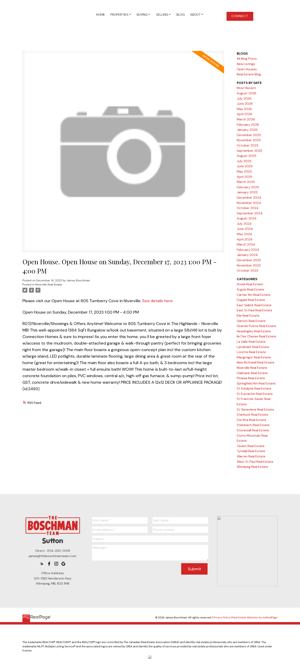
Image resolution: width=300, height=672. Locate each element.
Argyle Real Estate (250, 289)
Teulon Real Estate (250, 446)
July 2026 (244, 98)
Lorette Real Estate (251, 352)
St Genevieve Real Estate (255, 409)
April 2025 (244, 177)
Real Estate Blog (249, 74)
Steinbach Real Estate (253, 425)
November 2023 (249, 265)
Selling (162, 14)
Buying (142, 14)
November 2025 (249, 140)
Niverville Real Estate (48, 284)
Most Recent (246, 88)
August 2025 (246, 156)
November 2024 (249, 203)
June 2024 (245, 229)
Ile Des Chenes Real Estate (256, 336)
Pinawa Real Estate (251, 378)
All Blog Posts (247, 58)
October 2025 (247, 145)
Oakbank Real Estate (252, 373)
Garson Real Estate (251, 321)
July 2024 (244, 223)
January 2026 (247, 130)
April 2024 (244, 239)
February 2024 (248, 250)
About (195, 14)
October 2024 (248, 208)
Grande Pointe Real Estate (256, 326)
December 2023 (249, 260)
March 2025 (246, 182)
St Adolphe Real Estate (254, 388)
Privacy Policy (221, 617)
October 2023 (247, 270)
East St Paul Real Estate (254, 310)
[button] (240, 16)
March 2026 (246, 119)
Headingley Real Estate (254, 331)
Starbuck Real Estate (252, 414)
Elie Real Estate (248, 315)
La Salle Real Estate (251, 341)
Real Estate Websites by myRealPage (255, 617)
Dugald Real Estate (251, 300)
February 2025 (248, 187)
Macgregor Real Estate (254, 357)
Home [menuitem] (100, 14)
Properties (119, 14)
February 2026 (248, 124)
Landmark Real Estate (253, 347)
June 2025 (245, 166)
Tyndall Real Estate (251, 451)
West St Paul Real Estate (255, 461)
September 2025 (249, 151)
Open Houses (247, 69)
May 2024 (244, 234)
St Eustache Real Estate (255, 394)
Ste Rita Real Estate (251, 420)
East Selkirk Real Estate (254, 305)
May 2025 (244, 171)
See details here (157, 300)
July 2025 (244, 161)
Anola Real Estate (250, 284)
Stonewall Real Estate (253, 430)
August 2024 (247, 218)
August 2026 (246, 93)
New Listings (246, 64)
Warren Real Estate (251, 456)
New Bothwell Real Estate (255, 362)
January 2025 (247, 192)
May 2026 (244, 109)
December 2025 (249, 135)
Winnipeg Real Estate (252, 467)
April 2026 (244, 114)
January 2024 (247, 255)
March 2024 (246, 244)
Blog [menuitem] (181, 14)
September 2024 (249, 213)
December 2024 (249, 197)
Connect (239, 16)
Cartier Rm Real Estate (253, 295)
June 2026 (245, 103)
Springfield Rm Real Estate (256, 383)
